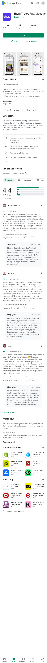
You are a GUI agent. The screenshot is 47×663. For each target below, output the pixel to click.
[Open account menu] (43, 3)
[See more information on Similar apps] (43, 479)
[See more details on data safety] (10, 162)
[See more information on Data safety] (43, 116)
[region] (23, 26)
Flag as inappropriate (13, 511)
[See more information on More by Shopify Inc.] (43, 447)
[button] (23, 28)
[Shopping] (30, 110)
